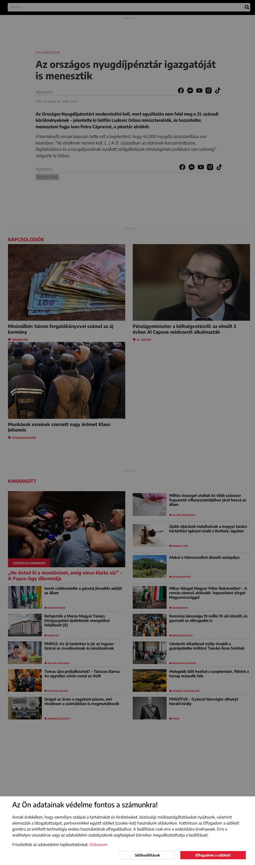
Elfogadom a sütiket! (213, 855)
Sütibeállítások (147, 855)
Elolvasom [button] (99, 844)
